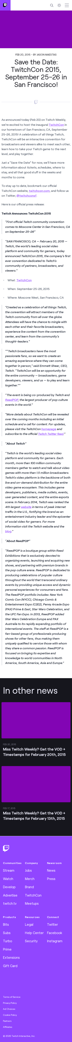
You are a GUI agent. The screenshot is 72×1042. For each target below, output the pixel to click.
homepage (48, 429)
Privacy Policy (10, 1003)
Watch (8, 879)
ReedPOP (11, 400)
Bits (6, 924)
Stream (8, 870)
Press (51, 879)
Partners (7, 1021)
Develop (9, 887)
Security (31, 941)
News (51, 870)
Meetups (32, 903)
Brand (29, 887)
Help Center (34, 933)
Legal (29, 924)
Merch (29, 879)
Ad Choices (9, 1009)
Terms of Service (11, 997)
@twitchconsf (27, 195)
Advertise (10, 895)
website (26, 507)
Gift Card (10, 966)
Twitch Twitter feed (50, 434)
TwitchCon (56, 124)
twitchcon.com (39, 191)
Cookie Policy (10, 1015)
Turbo (7, 941)
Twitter (52, 924)
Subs (7, 933)
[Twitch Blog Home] (5, 5)
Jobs (28, 870)
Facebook (54, 933)
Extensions (11, 957)
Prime (7, 949)
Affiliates (7, 1027)
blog (8, 531)
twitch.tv (10, 903)
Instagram (54, 941)
